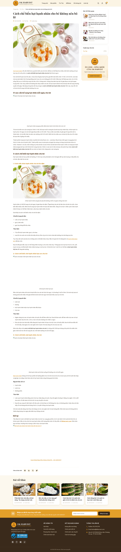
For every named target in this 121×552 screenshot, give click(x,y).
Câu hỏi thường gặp (70, 534)
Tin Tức (61, 3)
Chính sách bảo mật (49, 534)
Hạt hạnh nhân (17, 71)
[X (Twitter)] (32, 470)
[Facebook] (24, 470)
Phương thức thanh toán (50, 532)
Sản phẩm (53, 3)
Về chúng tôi (77, 3)
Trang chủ (45, 3)
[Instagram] (16, 542)
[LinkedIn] (28, 470)
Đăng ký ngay (104, 513)
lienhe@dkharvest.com (98, 529)
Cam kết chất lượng (48, 529)
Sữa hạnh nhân (17, 376)
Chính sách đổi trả (70, 529)
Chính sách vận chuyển (71, 532)
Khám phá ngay (95, 76)
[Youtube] (20, 542)
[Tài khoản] (102, 3)
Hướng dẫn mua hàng (71, 526)
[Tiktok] (24, 542)
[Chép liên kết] (36, 470)
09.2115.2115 (96, 526)
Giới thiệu (46, 526)
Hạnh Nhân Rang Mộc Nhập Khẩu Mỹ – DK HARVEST (46, 460)
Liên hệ (86, 3)
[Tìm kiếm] (98, 3)
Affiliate (68, 3)
